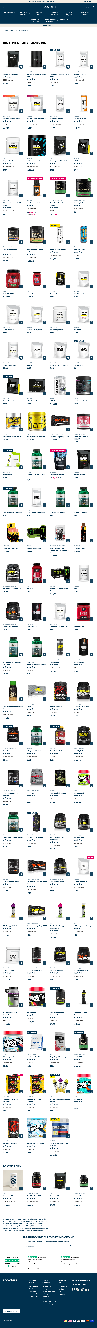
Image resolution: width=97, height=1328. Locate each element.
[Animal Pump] (84, 647)
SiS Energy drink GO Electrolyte (10, 1014)
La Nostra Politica (49, 1301)
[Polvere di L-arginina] (37, 314)
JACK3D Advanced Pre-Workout (59, 1144)
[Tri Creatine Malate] (84, 955)
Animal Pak (54, 294)
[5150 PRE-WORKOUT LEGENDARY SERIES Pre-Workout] (60, 533)
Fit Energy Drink (80, 119)
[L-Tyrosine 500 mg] (84, 497)
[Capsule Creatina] (84, 59)
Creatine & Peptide (34, 1057)
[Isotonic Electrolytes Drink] (37, 103)
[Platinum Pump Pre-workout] (13, 778)
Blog (61, 1292)
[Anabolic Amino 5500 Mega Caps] (60, 822)
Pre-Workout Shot (33, 203)
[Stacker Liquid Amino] (37, 822)
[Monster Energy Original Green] (60, 573)
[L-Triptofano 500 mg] (60, 497)
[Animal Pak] (60, 278)
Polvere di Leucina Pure (59, 627)
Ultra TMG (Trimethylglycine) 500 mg (36, 663)
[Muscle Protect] (84, 459)
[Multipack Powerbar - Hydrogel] (13, 1084)
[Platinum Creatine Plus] (13, 866)
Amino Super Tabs (57, 330)
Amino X (30, 294)
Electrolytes (7, 475)
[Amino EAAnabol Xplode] (13, 573)
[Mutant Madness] (60, 691)
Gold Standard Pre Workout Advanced (57, 1014)
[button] (93, 7)
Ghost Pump (31, 1013)
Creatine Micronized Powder (57, 204)
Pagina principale (8, 30)
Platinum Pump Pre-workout (10, 794)
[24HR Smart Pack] (37, 385)
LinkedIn (62, 1289)
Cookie (45, 1289)
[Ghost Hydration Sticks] (37, 1128)
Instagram (63, 1287)
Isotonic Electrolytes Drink (36, 119)
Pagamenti (33, 1294)
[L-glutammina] (13, 314)
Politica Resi (33, 1297)
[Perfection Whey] (13, 1180)
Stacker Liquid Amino (35, 837)
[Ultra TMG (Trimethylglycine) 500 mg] (37, 647)
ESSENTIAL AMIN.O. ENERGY (81, 438)
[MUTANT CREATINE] (13, 1128)
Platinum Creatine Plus (11, 882)
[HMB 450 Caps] (84, 822)
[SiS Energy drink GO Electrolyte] (13, 997)
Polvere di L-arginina (34, 330)
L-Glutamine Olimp (57, 882)
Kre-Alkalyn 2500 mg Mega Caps (37, 883)
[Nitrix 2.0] (37, 573)
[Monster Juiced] (84, 234)
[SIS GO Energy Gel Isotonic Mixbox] (60, 1084)
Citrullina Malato (80, 294)
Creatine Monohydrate (11, 119)
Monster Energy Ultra (58, 249)
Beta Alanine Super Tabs (36, 513)
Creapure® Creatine (10, 74)
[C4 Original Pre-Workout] (37, 421)
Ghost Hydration (9, 1057)
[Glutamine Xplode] (60, 955)
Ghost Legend (79, 793)
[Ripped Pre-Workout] (13, 145)
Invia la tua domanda (79, 1284)
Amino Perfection (9, 401)
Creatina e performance (21, 30)
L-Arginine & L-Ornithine (36, 751)
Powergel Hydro (79, 548)
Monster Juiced (79, 249)
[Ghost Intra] (84, 1084)
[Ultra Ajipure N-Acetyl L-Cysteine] (13, 647)
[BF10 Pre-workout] (37, 145)
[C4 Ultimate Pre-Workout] (84, 385)
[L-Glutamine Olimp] (60, 866)
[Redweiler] (37, 778)
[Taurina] (37, 350)
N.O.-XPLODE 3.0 (9, 294)
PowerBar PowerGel (10, 548)
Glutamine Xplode (56, 970)
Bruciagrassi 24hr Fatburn (60, 161)
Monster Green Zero (34, 548)
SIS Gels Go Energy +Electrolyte (57, 927)
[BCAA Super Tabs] (13, 350)
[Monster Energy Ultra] (60, 234)
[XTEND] (60, 385)
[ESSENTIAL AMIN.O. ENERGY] (84, 421)
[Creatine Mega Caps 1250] (60, 421)
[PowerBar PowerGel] (13, 533)
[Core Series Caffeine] (60, 735)
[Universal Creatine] (60, 459)
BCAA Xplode (78, 751)
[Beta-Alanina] (84, 350)
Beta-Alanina (78, 365)
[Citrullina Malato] (84, 278)
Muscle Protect (79, 475)
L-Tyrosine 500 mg (80, 513)
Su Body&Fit (46, 1287)
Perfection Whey (9, 1196)
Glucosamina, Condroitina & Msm (13, 204)
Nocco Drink (54, 662)
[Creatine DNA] (84, 611)
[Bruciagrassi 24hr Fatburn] (60, 145)
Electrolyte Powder (81, 203)
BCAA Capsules (9, 970)
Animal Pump (79, 662)
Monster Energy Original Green (59, 590)
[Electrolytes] (13, 459)
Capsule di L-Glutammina (12, 513)
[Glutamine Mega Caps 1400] (37, 910)
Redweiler (30, 793)
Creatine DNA (79, 627)
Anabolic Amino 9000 (82, 706)
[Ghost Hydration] (13, 1041)
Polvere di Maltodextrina (59, 365)
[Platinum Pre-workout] (37, 955)
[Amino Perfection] (13, 385)
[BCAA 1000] (84, 1041)
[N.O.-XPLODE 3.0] (13, 278)
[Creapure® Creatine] (13, 59)
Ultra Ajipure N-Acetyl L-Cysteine (12, 663)
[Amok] (37, 691)
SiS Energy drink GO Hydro (84, 926)
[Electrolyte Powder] (84, 187)
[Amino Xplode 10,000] (60, 778)
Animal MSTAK (32, 627)
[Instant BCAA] (84, 314)
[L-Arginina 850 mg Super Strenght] (37, 459)
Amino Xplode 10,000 (58, 793)
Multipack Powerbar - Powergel (35, 1100)
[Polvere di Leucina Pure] (60, 611)
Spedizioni (32, 1291)
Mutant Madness (56, 706)
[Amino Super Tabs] (60, 314)
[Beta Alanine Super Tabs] (37, 497)
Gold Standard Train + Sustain (35, 250)
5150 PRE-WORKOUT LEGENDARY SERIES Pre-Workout (59, 550)
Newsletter (63, 1294)
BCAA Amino (78, 161)
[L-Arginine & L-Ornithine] (37, 735)
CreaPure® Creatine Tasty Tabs (36, 75)
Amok (29, 706)
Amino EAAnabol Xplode (12, 589)
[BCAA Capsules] (13, 955)
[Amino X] (37, 278)
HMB (75, 589)
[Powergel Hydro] (84, 533)
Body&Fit (9, 1320)
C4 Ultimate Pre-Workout (83, 401)
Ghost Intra (78, 1099)
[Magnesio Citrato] (60, 103)
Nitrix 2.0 (30, 589)
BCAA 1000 (78, 1057)
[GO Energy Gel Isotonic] (13, 910)
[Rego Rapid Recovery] (60, 1041)
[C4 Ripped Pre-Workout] (13, 421)
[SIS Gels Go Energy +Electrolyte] (60, 910)
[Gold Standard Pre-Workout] (13, 234)
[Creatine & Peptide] (37, 1041)
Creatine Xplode (9, 751)
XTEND (52, 401)
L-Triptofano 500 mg (57, 513)
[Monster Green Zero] (37, 533)
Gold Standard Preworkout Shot (13, 707)
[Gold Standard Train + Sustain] (37, 234)
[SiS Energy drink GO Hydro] (84, 910)
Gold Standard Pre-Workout (10, 250)
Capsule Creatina (80, 74)
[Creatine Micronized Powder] (60, 187)
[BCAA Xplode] (84, 735)
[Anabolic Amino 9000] (84, 691)
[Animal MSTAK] (37, 611)
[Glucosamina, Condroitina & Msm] (13, 187)
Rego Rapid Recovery (58, 1057)
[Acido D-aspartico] (84, 866)
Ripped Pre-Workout (10, 161)
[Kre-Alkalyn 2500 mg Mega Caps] (37, 866)
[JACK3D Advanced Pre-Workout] (60, 1128)
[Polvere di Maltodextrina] (60, 350)
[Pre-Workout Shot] (37, 187)
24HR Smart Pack (33, 401)
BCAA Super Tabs (9, 365)
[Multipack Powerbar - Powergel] (37, 1084)
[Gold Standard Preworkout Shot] (13, 691)
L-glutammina (8, 330)
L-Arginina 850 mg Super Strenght (36, 476)
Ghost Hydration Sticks (35, 1143)
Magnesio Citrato (56, 119)
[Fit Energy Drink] (84, 103)
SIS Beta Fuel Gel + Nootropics (80, 1014)
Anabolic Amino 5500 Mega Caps (58, 838)
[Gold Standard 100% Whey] (37, 1180)
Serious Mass (78, 1196)
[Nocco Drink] (60, 647)
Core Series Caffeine (57, 751)
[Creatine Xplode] (13, 735)
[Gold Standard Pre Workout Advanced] (60, 997)
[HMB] (84, 573)
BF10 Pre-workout (33, 161)
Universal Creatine (57, 475)
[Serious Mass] (84, 1180)
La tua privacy (47, 1304)
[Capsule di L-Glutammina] (13, 497)
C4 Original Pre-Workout (36, 437)
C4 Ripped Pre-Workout (12, 437)
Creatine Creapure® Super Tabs (59, 75)
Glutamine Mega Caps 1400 (37, 926)
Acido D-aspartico (80, 882)
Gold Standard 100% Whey (36, 1196)
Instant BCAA (79, 330)
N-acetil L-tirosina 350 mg (13, 837)
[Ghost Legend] (84, 778)
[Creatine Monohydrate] (13, 103)
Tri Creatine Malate (81, 970)
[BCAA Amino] (84, 145)
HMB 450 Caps (79, 837)
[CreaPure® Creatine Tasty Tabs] (37, 59)
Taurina (29, 365)
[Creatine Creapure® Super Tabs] (60, 59)
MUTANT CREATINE (10, 1143)
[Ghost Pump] (37, 997)
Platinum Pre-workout (35, 970)
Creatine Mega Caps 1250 (59, 437)
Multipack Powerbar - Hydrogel (11, 1100)
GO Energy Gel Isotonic (11, 926)
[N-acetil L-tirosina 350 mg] (13, 822)
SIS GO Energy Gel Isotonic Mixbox (60, 1100)
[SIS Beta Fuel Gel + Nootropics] (84, 997)
